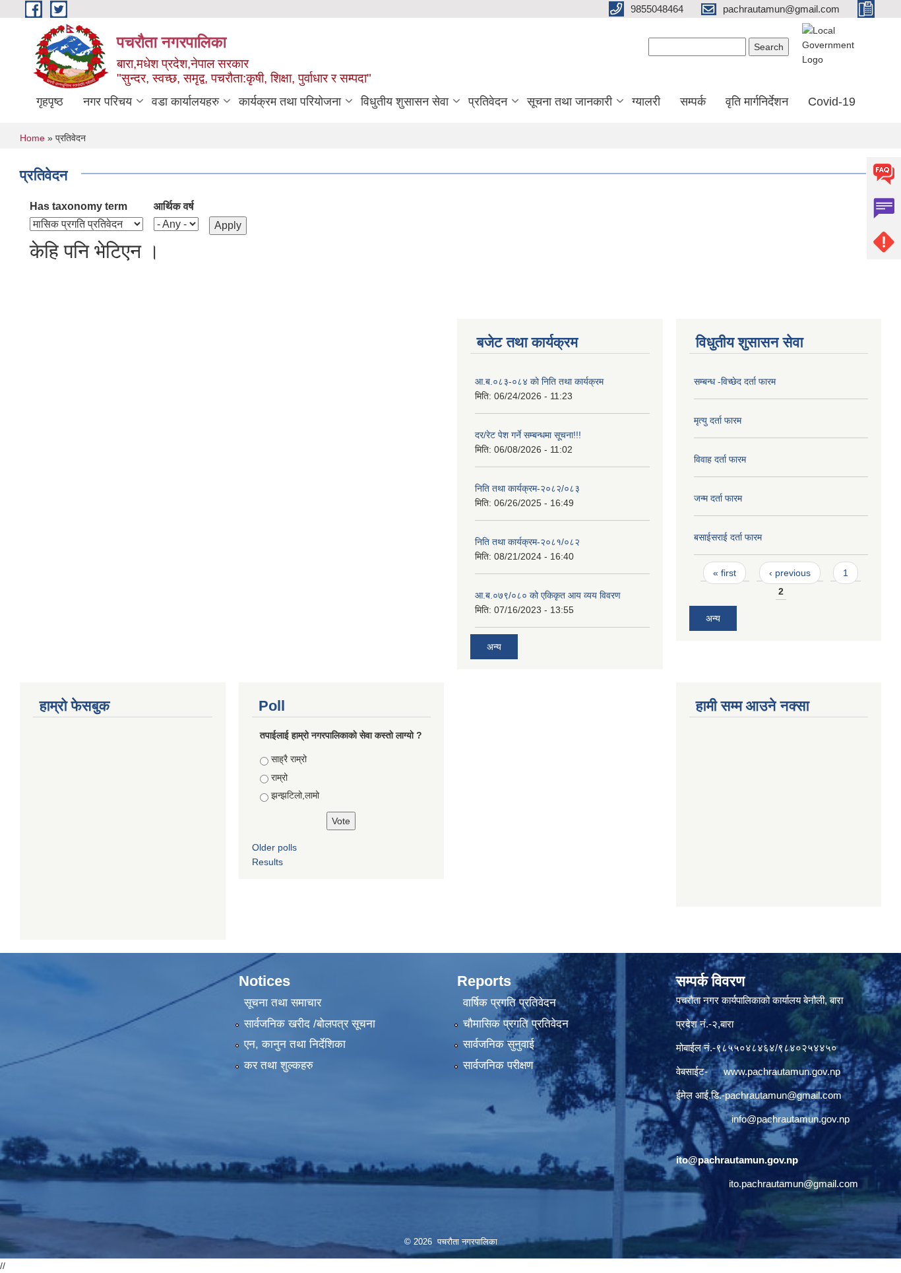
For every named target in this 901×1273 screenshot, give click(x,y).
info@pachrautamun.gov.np (790, 1119)
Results (267, 862)
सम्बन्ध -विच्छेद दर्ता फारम (735, 381)
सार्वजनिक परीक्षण (498, 1065)
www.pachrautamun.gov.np (782, 1071)
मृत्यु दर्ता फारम (717, 420)
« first (724, 573)
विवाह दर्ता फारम (720, 459)
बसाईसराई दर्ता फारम (728, 537)
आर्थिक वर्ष (174, 206)
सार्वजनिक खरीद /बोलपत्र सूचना (309, 1024)
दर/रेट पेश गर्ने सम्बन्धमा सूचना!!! (528, 435)
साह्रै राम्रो (289, 759)
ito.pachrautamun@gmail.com (793, 1183)
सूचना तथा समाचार (282, 1002)
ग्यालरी (646, 101)
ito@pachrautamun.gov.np (737, 1159)
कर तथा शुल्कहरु (278, 1065)
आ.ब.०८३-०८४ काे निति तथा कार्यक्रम (539, 381)
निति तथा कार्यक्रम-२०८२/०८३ (527, 488)
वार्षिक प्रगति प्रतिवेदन (509, 1002)
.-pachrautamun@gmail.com (780, 1095)
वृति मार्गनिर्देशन (757, 101)
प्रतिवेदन (487, 101)
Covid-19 (831, 101)
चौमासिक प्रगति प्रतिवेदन (516, 1024)
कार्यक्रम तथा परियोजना (290, 101)
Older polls (274, 847)
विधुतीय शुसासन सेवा (405, 101)
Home (32, 138)
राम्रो (279, 777)
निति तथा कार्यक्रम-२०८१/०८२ (527, 542)
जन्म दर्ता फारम (718, 498)
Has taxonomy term (78, 206)
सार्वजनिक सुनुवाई (498, 1044)
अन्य (494, 646)
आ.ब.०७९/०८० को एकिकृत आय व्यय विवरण (548, 595)
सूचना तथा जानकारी (569, 101)
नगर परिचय (107, 101)
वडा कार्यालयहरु (185, 101)
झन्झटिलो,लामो (295, 795)
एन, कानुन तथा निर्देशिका (295, 1044)
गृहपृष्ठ (49, 101)
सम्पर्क (693, 101)
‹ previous (790, 573)
